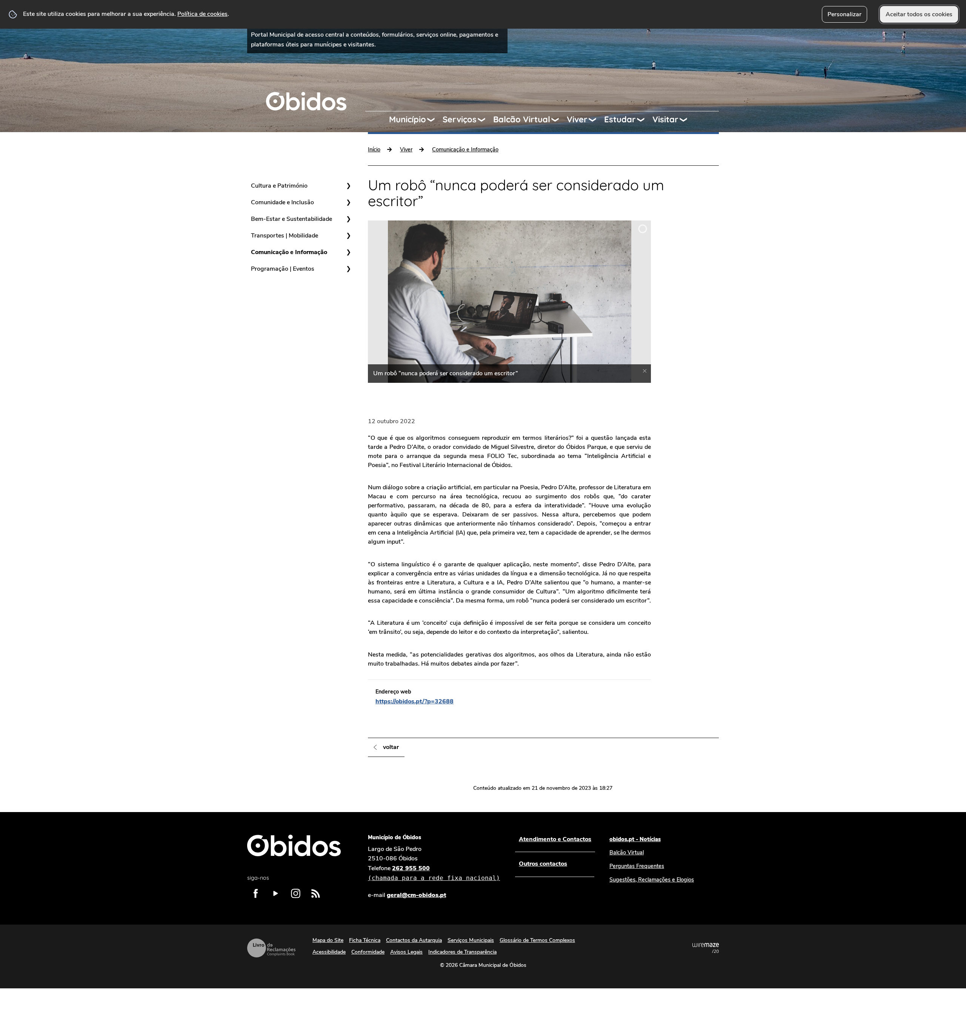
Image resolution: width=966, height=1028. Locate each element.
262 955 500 (434, 873)
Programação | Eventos (282, 269)
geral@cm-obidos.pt (416, 895)
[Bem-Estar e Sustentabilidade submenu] (348, 219)
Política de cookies (202, 14)
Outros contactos (543, 864)
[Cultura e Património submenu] (348, 185)
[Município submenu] (434, 119)
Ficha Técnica (364, 940)
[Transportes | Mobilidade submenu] (348, 235)
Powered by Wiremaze (705, 948)
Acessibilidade (329, 952)
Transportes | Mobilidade (284, 235)
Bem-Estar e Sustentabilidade (291, 219)
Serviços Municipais (471, 940)
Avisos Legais (406, 952)
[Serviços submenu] (485, 119)
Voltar (391, 747)
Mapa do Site (327, 940)
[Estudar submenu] (644, 119)
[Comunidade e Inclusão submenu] (348, 202)
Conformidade (368, 952)
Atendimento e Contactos (555, 839)
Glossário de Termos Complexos (537, 940)
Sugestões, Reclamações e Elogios (651, 879)
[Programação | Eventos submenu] (348, 268)
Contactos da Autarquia (414, 940)
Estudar (620, 119)
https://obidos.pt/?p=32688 (414, 701)
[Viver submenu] (596, 119)
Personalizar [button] (844, 14)
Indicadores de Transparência (462, 952)
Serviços (460, 119)
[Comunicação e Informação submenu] (348, 252)
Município (407, 119)
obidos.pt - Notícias (635, 839)
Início (374, 149)
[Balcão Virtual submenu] (558, 119)
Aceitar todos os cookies (919, 14)
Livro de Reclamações (271, 948)
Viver (577, 119)
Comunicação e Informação (289, 252)
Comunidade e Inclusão (282, 202)
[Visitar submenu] (686, 119)
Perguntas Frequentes (636, 866)
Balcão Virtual (521, 119)
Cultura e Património (279, 186)
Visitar (665, 119)
